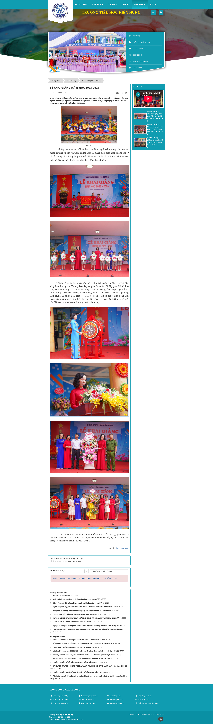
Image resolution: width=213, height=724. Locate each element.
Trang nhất (82, 4)
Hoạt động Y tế (143, 699)
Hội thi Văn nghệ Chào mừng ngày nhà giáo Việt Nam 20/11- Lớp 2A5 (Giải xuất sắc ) (155, 129)
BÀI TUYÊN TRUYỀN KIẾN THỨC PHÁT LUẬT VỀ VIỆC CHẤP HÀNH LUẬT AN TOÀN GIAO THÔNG (90, 666)
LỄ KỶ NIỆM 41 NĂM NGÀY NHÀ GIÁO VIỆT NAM (72, 622)
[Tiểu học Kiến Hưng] (60, 10)
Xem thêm (138, 4)
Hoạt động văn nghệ (117, 703)
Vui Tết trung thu (60, 595)
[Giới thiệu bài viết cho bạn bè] (117, 92)
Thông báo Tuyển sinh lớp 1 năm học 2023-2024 (72, 647)
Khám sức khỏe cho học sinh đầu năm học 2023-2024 (74, 599)
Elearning (137, 55)
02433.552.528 (64, 717)
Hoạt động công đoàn (60, 703)
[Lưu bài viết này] (126, 92)
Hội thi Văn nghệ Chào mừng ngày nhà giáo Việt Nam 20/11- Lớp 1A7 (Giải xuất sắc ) (155, 142)
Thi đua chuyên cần (88, 699)
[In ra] (122, 92)
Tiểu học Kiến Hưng (122, 548)
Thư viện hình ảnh (140, 61)
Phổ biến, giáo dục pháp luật (148, 703)
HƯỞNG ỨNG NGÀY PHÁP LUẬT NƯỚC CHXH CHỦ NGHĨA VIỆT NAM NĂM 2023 (84, 618)
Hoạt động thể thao (116, 699)
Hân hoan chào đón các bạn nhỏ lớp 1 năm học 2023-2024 (76, 640)
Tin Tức (111, 4)
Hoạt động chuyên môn (89, 696)
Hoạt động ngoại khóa (60, 699)
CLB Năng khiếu (115, 696)
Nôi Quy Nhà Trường (142, 42)
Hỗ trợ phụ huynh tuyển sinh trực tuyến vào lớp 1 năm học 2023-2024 (81, 643)
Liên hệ (153, 4)
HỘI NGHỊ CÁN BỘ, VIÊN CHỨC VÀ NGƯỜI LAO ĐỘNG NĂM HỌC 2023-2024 (82, 607)
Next (50, 55)
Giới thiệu (96, 4)
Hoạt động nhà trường (60, 696)
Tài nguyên (138, 49)
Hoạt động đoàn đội (88, 703)
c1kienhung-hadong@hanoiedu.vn (68, 719)
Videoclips (137, 68)
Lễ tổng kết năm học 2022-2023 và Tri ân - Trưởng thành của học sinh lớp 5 (83, 651)
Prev (124, 55)
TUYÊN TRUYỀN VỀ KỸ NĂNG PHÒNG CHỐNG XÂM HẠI (74, 662)
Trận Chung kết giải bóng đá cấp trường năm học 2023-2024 (77, 614)
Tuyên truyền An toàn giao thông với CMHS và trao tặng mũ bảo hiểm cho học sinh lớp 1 (88, 629)
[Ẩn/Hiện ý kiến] (86, 571)
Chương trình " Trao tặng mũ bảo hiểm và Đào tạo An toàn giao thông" (81, 655)
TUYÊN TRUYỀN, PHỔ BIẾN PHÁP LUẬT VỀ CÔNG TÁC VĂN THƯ (77, 672)
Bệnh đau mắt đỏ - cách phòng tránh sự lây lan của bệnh (76, 603)
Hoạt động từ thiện (144, 696)
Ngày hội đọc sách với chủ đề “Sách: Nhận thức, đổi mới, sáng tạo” (80, 658)
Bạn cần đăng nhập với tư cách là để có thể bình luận (85, 578)
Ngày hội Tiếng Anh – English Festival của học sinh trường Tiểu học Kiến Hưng (84, 625)
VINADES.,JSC (159, 714)
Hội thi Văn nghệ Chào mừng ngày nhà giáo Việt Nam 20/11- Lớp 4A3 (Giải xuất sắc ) (155, 116)
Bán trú (126, 4)
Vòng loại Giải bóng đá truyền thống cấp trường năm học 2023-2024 (80, 610)
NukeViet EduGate (141, 714)
